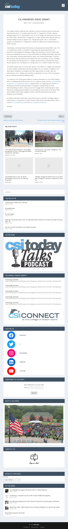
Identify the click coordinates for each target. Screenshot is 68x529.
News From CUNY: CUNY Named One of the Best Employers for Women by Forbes (35, 507)
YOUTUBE (22, 371)
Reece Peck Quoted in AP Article (15, 513)
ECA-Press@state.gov (18, 102)
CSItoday (36, 524)
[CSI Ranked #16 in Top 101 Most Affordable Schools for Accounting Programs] (19, 165)
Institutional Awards (38, 23)
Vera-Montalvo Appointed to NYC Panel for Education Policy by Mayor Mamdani (34, 501)
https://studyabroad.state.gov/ (38, 102)
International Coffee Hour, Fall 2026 (16, 202)
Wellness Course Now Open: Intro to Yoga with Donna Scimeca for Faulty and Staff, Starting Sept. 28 (33, 220)
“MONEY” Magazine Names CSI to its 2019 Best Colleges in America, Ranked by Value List (49, 178)
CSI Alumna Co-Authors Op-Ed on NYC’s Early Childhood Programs (30, 495)
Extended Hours (10, 208)
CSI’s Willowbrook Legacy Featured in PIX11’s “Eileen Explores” (28, 490)
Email (26, 387)
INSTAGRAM (23, 353)
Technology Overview (11, 279)
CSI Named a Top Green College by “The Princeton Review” (48, 150)
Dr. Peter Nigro (9, 214)
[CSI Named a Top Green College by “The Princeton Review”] (49, 138)
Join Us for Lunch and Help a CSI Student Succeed (20, 227)
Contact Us (26, 527)
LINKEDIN (22, 362)
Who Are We (34, 527)
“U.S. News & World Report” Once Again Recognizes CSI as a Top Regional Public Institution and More (18, 151)
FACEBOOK (23, 335)
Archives (5, 477)
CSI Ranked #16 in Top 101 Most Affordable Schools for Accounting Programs (16, 178)
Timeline (42, 527)
